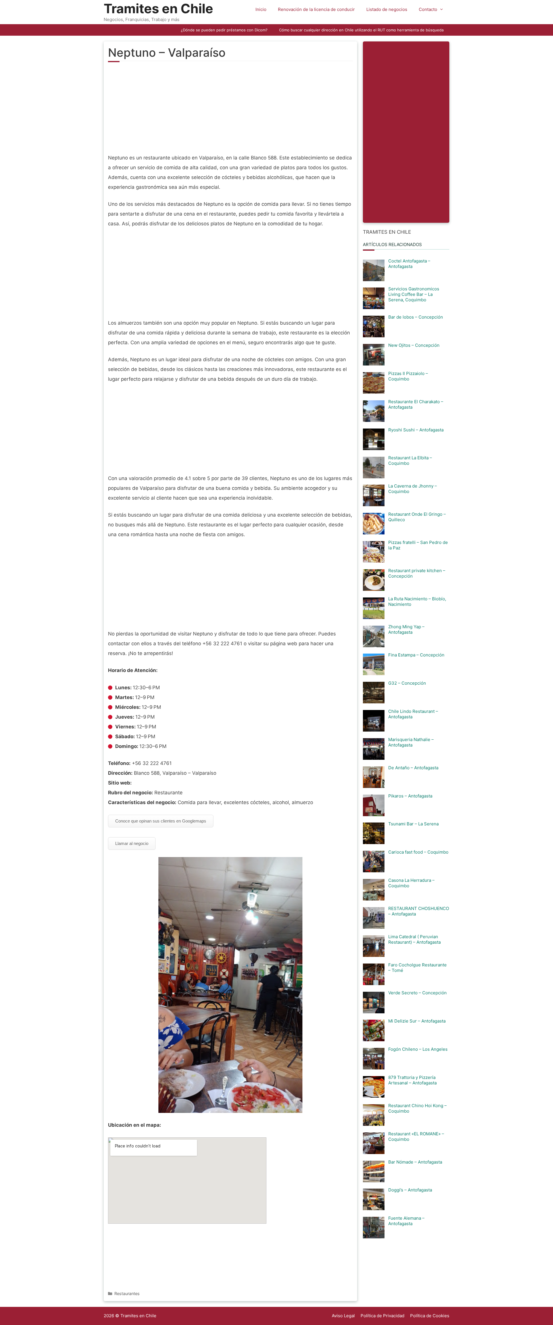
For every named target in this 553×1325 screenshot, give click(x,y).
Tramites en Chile (158, 8)
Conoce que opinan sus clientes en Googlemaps (160, 820)
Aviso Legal (343, 1315)
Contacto (428, 9)
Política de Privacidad (382, 1315)
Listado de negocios (386, 9)
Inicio (260, 9)
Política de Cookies (429, 1315)
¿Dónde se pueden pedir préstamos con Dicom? (224, 30)
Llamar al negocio (131, 843)
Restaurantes (127, 1293)
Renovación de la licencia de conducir (316, 9)
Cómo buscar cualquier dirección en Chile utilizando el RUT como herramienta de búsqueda (361, 30)
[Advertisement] (230, 111)
